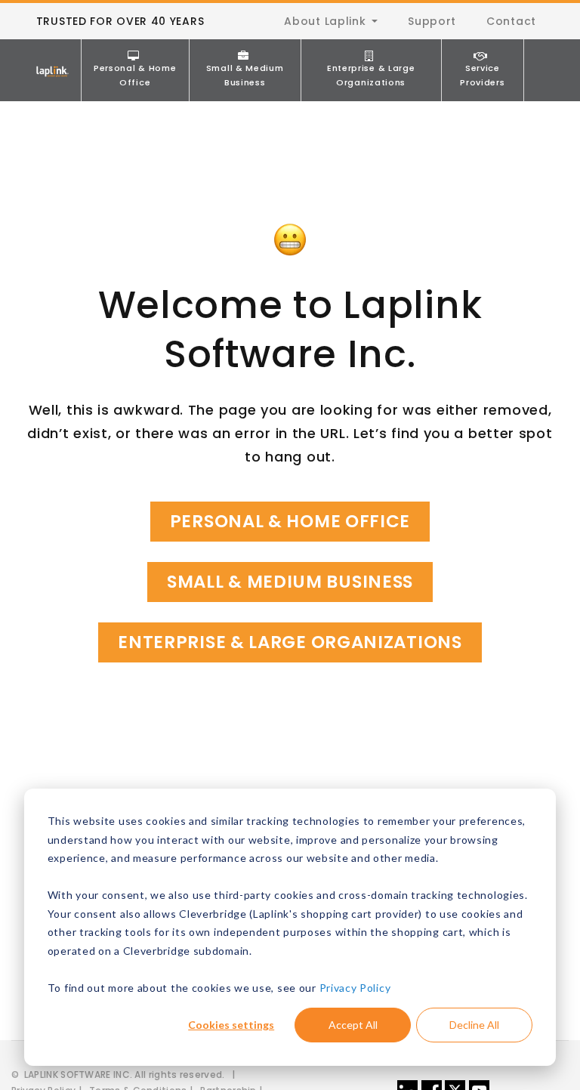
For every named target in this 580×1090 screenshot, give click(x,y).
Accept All (353, 1024)
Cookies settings (231, 1024)
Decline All (474, 1024)
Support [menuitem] (432, 21)
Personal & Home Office (135, 75)
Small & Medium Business (245, 75)
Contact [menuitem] (511, 21)
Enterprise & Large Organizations (371, 75)
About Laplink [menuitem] (325, 21)
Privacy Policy (355, 987)
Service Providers (482, 75)
